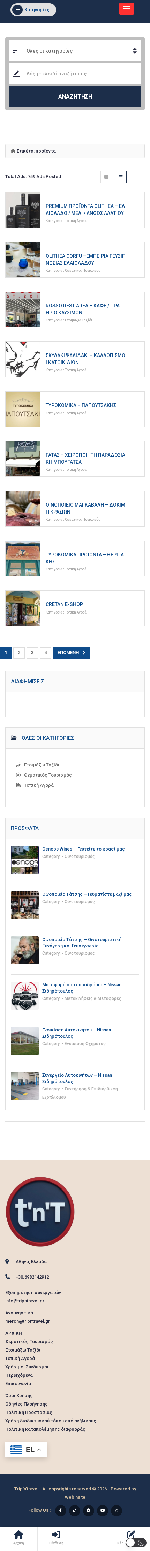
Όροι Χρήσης (19, 1395)
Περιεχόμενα (19, 1375)
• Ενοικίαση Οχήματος (84, 1043)
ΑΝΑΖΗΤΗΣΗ (75, 96)
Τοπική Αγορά (76, 221)
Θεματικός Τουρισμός (82, 270)
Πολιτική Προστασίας (28, 1412)
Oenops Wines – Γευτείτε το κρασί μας (83, 849)
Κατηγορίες (37, 9)
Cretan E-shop (64, 604)
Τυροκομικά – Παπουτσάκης (81, 405)
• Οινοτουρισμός (78, 856)
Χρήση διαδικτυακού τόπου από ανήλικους (50, 1420)
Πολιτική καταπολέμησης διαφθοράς (45, 1429)
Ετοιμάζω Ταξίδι (78, 320)
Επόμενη (68, 652)
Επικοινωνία (18, 1383)
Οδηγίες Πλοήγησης (26, 1404)
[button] (136, 1542)
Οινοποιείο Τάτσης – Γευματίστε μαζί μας (87, 894)
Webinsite (75, 1497)
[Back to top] (127, 1507)
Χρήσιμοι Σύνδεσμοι (26, 1366)
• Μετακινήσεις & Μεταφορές (91, 998)
